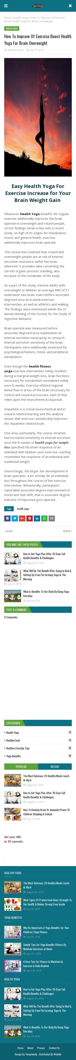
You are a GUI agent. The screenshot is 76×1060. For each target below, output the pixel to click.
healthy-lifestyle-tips (38, 748)
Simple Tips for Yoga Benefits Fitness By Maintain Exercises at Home (44, 947)
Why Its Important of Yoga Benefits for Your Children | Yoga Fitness (46, 930)
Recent (55, 766)
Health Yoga (30, 214)
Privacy (41, 1048)
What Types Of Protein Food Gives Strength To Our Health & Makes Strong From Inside (47, 902)
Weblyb (57, 1054)
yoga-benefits (38, 756)
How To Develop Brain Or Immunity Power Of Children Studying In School (46, 812)
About (30, 1048)
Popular (21, 766)
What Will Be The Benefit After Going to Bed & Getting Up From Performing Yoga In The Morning (47, 575)
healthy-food (38, 740)
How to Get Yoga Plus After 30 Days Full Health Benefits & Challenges (44, 556)
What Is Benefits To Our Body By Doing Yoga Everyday (46, 593)
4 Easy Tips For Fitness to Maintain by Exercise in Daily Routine (43, 963)
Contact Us (54, 1048)
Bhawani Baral (16, 49)
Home (8, 17)
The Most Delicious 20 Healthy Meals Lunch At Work (46, 778)
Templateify (31, 1054)
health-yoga (21, 17)
